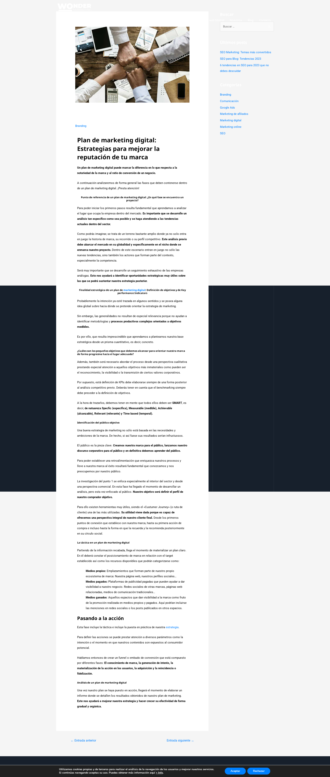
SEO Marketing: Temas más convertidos (245, 52)
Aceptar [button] (235, 771)
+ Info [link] (159, 773)
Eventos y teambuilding (179, 20)
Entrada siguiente (180, 740)
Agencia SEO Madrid (123, 20)
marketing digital (134, 290)
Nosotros (236, 20)
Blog (250, 20)
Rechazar (258, 771)
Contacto (265, 20)
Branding (80, 126)
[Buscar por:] (247, 26)
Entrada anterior (83, 740)
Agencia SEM (150, 20)
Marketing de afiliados (234, 114)
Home (100, 20)
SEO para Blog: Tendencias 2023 (240, 58)
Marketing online (230, 127)
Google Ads (227, 107)
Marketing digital (230, 120)
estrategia (172, 627)
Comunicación (229, 101)
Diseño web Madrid (212, 20)
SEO (222, 133)
